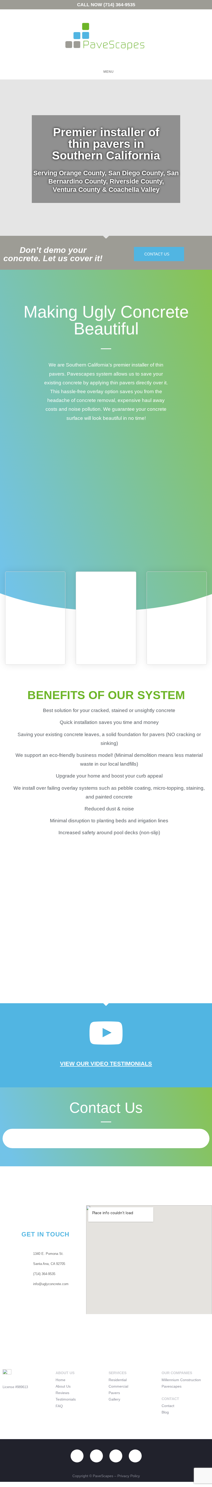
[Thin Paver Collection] (106, 593)
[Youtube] (77, 1455)
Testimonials (66, 1399)
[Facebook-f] (135, 1455)
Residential (118, 1380)
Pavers (114, 1393)
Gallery (114, 1399)
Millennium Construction (181, 1380)
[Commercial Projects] (176, 593)
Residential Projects (35, 624)
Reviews (62, 1393)
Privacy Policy (128, 1476)
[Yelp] (115, 1455)
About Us (63, 1386)
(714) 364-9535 (119, 4)
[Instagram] (96, 1455)
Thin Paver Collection (105, 624)
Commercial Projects (176, 624)
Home (60, 1380)
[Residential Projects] (35, 593)
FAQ (59, 1406)
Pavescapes (171, 1386)
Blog (165, 1412)
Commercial (118, 1386)
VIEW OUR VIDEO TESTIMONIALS (106, 1063)
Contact (168, 1406)
